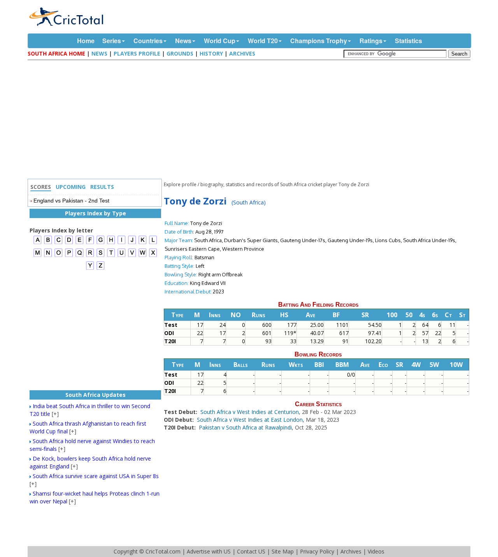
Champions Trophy (318, 40)
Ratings (370, 40)
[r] (90, 256)
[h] (111, 243)
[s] (100, 256)
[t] (111, 256)
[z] (100, 268)
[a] (37, 243)
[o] (58, 256)
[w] (142, 256)
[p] (69, 256)
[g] (100, 243)
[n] (48, 256)
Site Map (283, 551)
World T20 (263, 40)
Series (111, 40)
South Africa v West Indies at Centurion (249, 412)
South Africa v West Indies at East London (250, 419)
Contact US (251, 551)
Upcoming (71, 186)
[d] (69, 243)
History (211, 53)
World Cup (219, 40)
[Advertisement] (251, 120)
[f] (90, 243)
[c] (58, 243)
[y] (90, 268)
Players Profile (137, 53)
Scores (40, 186)
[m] (37, 256)
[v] (132, 256)
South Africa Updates (95, 394)
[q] (79, 256)
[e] (79, 243)
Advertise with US (209, 551)
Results (102, 186)
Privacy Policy (317, 551)
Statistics (408, 40)
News (183, 40)
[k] (142, 243)
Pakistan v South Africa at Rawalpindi (245, 427)
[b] (48, 243)
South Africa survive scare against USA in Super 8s (96, 476)
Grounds (180, 53)
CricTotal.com (163, 551)
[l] (153, 243)
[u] (121, 256)
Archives (242, 53)
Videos (376, 551)
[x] (153, 256)
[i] (121, 243)
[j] (132, 243)
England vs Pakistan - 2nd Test (71, 200)
